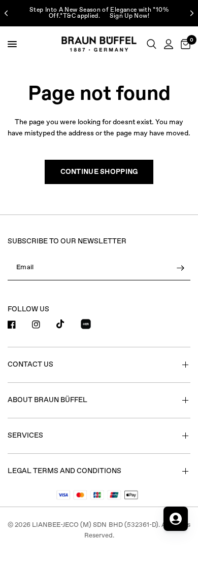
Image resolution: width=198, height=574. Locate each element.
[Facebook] (19, 324)
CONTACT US (30, 364)
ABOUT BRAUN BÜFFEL (47, 400)
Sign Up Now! (129, 16)
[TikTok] (67, 324)
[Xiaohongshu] (92, 325)
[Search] (151, 44)
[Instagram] (43, 324)
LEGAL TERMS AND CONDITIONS (64, 471)
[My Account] (168, 44)
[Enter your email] (180, 268)
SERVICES (25, 435)
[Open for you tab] (175, 519)
